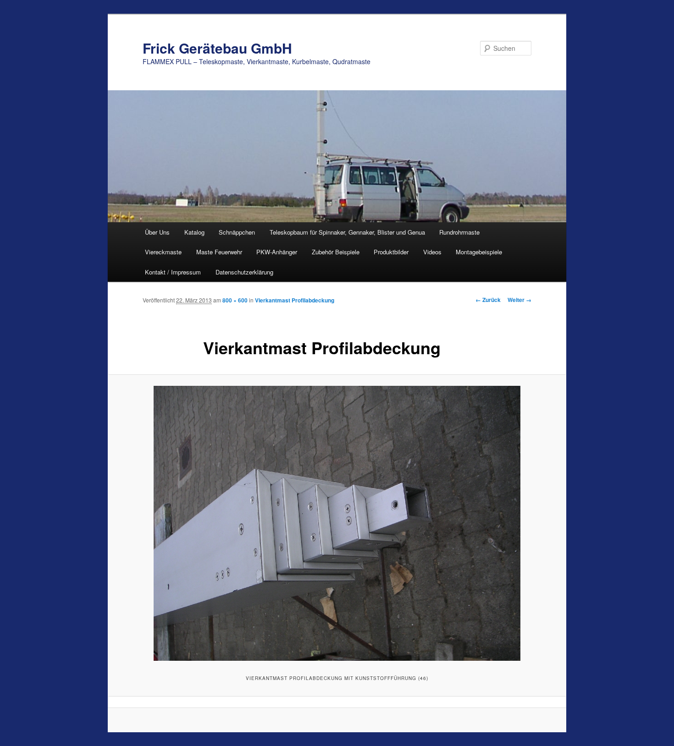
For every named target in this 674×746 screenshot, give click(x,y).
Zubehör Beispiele (335, 251)
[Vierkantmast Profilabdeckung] (337, 523)
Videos (432, 251)
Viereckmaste (163, 251)
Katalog (194, 232)
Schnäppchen (237, 232)
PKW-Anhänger (276, 251)
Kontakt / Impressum (173, 272)
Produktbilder (391, 251)
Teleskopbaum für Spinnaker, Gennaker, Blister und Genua (347, 232)
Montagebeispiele (479, 251)
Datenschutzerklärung (244, 272)
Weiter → (519, 300)
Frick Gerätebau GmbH (217, 48)
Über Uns (157, 232)
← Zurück (488, 300)
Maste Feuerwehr (219, 251)
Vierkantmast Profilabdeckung (294, 300)
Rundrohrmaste (459, 232)
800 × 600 (235, 300)
